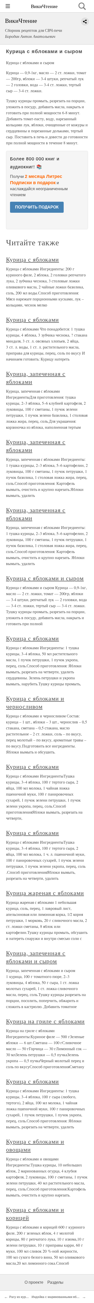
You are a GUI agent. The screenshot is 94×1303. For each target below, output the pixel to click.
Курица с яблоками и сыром (45, 578)
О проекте (34, 1282)
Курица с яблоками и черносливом (35, 702)
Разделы (55, 1282)
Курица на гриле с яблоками (45, 1021)
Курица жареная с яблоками (45, 893)
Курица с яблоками (32, 259)
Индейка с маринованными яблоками (59, 1297)
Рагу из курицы (20, 1297)
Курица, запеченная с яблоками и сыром (35, 957)
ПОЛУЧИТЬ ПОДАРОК (37, 207)
